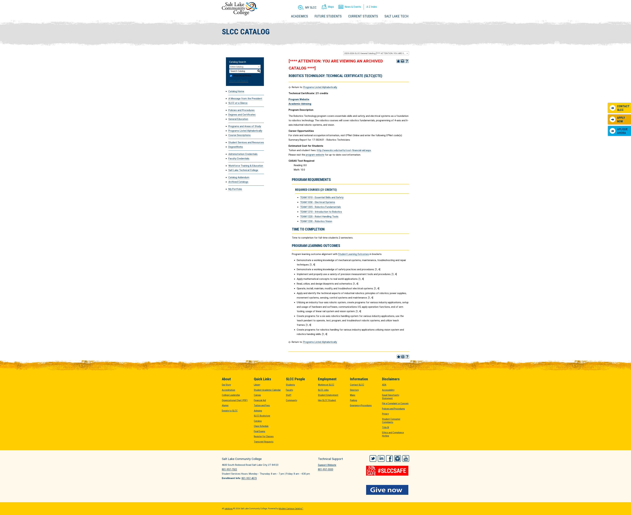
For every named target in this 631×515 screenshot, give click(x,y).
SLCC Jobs (323, 390)
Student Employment (328, 395)
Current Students (363, 16)
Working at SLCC (326, 384)
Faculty (289, 390)
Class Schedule (261, 426)
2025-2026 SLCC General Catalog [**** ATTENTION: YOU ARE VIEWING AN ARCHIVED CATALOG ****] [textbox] (376, 53)
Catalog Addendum (238, 177)
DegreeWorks (235, 146)
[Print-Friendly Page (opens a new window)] (402, 61)
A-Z (371, 6)
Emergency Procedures (361, 405)
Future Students (328, 16)
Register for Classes (264, 436)
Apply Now (621, 119)
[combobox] (376, 53)
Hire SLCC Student (327, 400)
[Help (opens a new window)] (407, 61)
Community (291, 400)
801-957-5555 (325, 469)
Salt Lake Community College (239, 8)
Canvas (257, 395)
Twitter (373, 458)
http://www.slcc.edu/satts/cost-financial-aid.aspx (344, 150)
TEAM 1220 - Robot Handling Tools (319, 216)
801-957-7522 (229, 469)
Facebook (389, 458)
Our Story (226, 384)
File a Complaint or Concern (395, 403)
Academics (299, 16)
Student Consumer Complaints (391, 421)
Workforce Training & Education (245, 165)
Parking (353, 400)
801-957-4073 (249, 478)
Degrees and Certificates (242, 114)
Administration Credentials (242, 154)
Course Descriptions (239, 135)
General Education (238, 119)
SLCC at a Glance (237, 103)
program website (315, 154)
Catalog (258, 421)
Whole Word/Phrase (242, 76)
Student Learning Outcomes (353, 254)
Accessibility (388, 390)
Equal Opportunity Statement (390, 397)
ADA (384, 384)
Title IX (385, 427)
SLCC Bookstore (262, 415)
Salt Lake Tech (396, 16)
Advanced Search (238, 80)
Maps (352, 395)
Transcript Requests (263, 441)
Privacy (385, 413)
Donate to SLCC (230, 410)
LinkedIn (381, 458)
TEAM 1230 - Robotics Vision (316, 221)
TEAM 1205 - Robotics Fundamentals (320, 207)
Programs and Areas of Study (244, 126)
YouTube (405, 458)
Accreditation (228, 390)
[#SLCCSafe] (387, 471)
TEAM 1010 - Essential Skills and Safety (321, 197)
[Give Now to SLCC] (387, 490)
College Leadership (231, 395)
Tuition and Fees (262, 405)
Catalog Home (236, 91)
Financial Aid (260, 400)
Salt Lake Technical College (243, 170)
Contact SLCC (623, 108)
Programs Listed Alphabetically (245, 130)
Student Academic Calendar (267, 390)
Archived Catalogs (238, 181)
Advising (258, 410)
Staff (288, 395)
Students (290, 384)
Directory (354, 390)
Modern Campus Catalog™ (291, 508)
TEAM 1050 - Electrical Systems (317, 202)
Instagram (397, 458)
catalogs (229, 508)
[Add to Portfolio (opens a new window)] (398, 61)
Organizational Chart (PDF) (235, 400)
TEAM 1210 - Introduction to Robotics (321, 211)
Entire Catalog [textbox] (236, 67)
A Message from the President (245, 98)
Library (257, 384)
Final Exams (259, 431)
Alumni (225, 405)
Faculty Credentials (238, 158)
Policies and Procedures (241, 110)
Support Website (327, 464)
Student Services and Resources (246, 142)
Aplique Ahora (622, 131)
